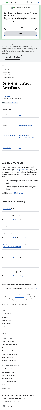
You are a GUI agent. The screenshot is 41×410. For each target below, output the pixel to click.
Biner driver (5, 330)
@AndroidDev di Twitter (9, 345)
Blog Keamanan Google (9, 351)
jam (20, 148)
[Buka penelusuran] (27, 2)
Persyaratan (5, 317)
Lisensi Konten (19, 297)
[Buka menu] (3, 2)
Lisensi (32, 395)
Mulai (20, 34)
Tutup (20, 27)
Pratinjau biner (6, 323)
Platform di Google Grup (9, 354)
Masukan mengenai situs (17, 398)
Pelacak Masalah (7, 388)
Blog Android (6, 348)
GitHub (4, 333)
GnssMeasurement (9, 135)
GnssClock (7, 148)
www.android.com (7, 378)
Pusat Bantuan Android (9, 369)
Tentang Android (7, 395)
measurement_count (25, 125)
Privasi (5, 398)
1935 (14, 193)
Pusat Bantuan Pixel (8, 372)
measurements (23, 135)
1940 (15, 238)
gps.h (14, 103)
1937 (14, 276)
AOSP (3, 65)
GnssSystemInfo (21, 170)
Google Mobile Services (9, 382)
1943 (14, 258)
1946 (15, 220)
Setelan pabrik (6, 327)
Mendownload (6, 320)
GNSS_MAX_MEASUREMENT (28, 137)
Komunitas (18, 395)
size (20, 115)
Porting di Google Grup (9, 360)
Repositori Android (7, 314)
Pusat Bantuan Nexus (8, 375)
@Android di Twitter (8, 341)
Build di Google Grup (8, 357)
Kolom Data (6, 96)
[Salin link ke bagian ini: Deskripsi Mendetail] (27, 163)
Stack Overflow (6, 385)
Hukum (25, 395)
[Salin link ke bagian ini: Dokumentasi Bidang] (28, 202)
